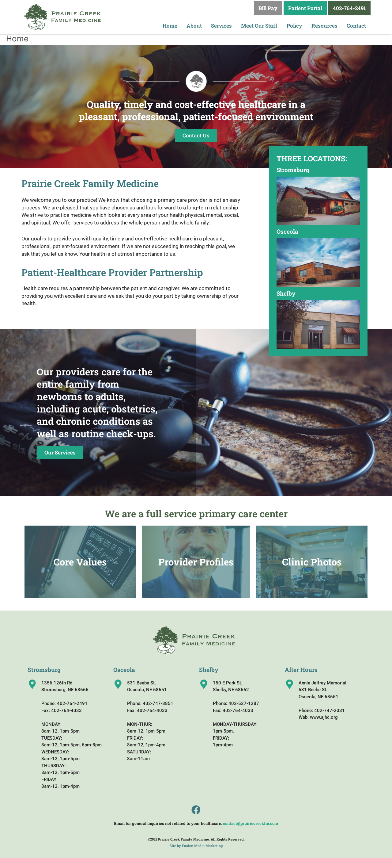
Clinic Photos (312, 562)
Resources (324, 25)
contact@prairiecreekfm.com (250, 823)
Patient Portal (305, 8)
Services (221, 25)
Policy (294, 25)
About (194, 25)
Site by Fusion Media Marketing (196, 845)
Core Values (80, 562)
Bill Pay (267, 8)
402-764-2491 (349, 8)
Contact (356, 25)
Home (170, 25)
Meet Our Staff (259, 25)
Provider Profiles (196, 562)
